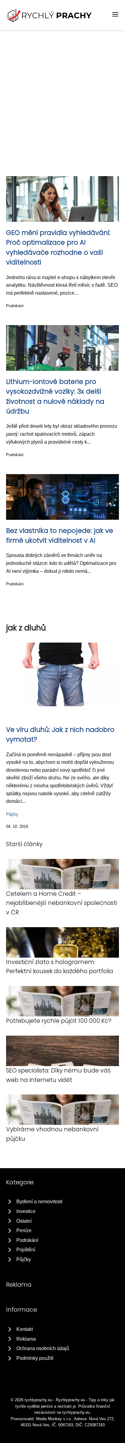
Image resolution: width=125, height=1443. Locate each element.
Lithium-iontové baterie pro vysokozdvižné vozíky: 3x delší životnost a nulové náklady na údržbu (55, 396)
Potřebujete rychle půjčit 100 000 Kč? (58, 1021)
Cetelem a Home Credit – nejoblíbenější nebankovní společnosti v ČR (61, 903)
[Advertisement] (62, 95)
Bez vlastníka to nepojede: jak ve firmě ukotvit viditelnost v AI (59, 535)
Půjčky (12, 814)
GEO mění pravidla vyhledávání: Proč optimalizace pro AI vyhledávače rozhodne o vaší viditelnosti (58, 247)
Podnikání (15, 305)
